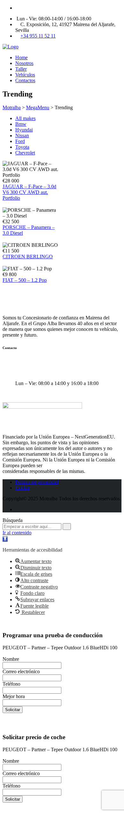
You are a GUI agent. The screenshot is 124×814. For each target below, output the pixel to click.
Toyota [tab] (22, 147)
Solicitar (12, 709)
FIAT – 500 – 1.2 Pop (25, 280)
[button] (5, 539)
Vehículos (25, 74)
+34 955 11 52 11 (38, 36)
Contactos (25, 80)
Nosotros (24, 63)
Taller (21, 69)
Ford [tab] (20, 141)
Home (21, 57)
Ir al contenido (17, 532)
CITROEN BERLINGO (28, 256)
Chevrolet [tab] (25, 152)
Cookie (22, 487)
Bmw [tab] (20, 124)
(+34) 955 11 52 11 (38, 372)
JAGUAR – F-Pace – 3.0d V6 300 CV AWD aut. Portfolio (29, 192)
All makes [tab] (25, 118)
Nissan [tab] (22, 135)
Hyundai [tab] (24, 129)
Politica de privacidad (37, 482)
